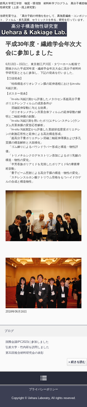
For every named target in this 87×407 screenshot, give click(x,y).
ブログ (9, 331)
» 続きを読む (76, 362)
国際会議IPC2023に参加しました (27, 341)
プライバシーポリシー (43, 389)
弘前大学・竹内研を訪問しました (27, 347)
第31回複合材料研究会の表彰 (25, 352)
